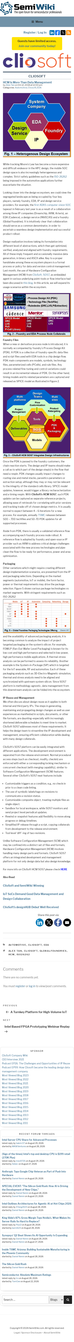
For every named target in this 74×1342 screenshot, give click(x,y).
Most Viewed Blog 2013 (15, 1115)
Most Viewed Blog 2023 (15, 1075)
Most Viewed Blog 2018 (15, 1095)
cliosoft (31, 950)
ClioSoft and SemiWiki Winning (23, 885)
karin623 (16, 1228)
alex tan (15, 950)
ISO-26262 (60, 176)
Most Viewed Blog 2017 (15, 1099)
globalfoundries (53, 950)
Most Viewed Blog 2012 (15, 1119)
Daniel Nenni (18, 1178)
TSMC (41, 515)
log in (32, 986)
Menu (39, 21)
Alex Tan (10, 85)
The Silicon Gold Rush (14, 1264)
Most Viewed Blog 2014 (15, 1111)
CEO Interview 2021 (13, 1059)
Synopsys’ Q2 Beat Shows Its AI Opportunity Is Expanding (34, 1235)
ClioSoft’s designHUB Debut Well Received (31, 907)
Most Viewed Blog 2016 (15, 1103)
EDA (39, 87)
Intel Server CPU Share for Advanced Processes (29, 1139)
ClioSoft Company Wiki (15, 1055)
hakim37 (20, 1143)
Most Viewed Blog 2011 (15, 1123)
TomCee (16, 1281)
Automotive (21, 87)
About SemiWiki (52, 1332)
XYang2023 (21, 1207)
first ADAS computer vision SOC (52, 204)
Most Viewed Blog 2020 (15, 1087)
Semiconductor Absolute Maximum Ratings (26, 1274)
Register (29, 32)
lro (17, 1278)
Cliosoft (32, 87)
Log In (42, 32)
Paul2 (19, 1225)
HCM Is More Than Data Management (27, 82)
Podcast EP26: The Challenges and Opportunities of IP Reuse (36, 1063)
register (20, 986)
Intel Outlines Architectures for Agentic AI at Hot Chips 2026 (36, 1203)
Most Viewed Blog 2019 (15, 1091)
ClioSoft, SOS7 (41, 274)
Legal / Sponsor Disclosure (28, 1332)
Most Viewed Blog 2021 (15, 1083)
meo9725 (20, 1161)
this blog (28, 282)
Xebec (15, 1164)
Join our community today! (37, 46)
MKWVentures (19, 1146)
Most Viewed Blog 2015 (15, 1107)
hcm (11, 954)
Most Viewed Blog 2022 (15, 1079)
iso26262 (23, 954)
